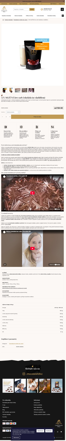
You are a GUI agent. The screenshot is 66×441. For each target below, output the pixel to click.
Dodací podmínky (13, 3)
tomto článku (8, 224)
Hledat (32, 9)
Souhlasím (49, 430)
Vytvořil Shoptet (59, 437)
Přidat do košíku (37, 116)
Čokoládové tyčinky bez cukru (16, 343)
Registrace (61, 3)
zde (20, 434)
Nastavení (16, 437)
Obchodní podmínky (34, 3)
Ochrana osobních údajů (39, 412)
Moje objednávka (23, 3)
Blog (4, 409)
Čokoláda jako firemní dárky (9, 402)
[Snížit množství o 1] (2, 116)
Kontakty (5, 417)
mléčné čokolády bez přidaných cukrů (32, 157)
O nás (4, 405)
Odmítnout (40, 430)
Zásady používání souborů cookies (42, 414)
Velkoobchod (6, 407)
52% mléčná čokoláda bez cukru (27, 215)
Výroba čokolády (7, 414)
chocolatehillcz (34, 374)
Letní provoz (4, 3)
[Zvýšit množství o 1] (10, 116)
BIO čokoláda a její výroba (9, 412)
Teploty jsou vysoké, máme (31, 1)
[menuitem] (6, 16)
